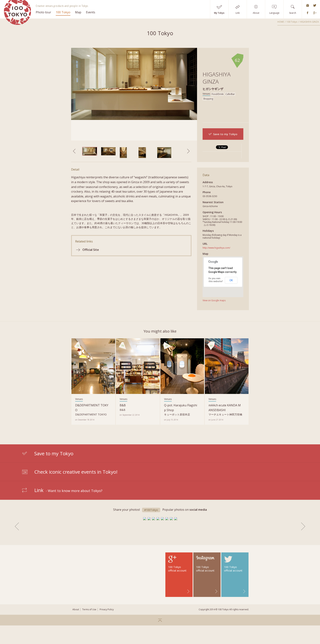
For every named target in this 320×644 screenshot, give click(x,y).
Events (90, 12)
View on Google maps (214, 300)
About (75, 609)
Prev (17, 526)
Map (78, 12)
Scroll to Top (160, 620)
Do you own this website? (216, 280)
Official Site (90, 249)
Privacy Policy (107, 609)
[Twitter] (315, 5)
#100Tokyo (151, 510)
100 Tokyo (63, 12)
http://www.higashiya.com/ (216, 247)
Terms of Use (89, 609)
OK (231, 280)
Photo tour (43, 12)
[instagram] (307, 5)
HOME (280, 21)
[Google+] (315, 13)
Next (303, 526)
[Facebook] (307, 13)
